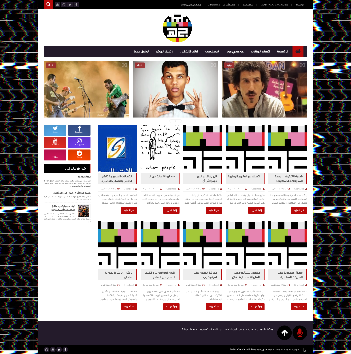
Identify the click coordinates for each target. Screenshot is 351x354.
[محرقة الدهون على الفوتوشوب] (202, 244)
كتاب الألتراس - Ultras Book (221, 4)
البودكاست (248, 4)
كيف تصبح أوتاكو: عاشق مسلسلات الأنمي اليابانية (63, 208)
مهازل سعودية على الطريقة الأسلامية (290, 274)
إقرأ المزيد (299, 210)
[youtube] (53, 349)
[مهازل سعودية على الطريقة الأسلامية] (287, 244)
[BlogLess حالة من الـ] (160, 148)
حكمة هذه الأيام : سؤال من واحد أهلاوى (71, 192)
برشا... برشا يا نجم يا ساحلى (118, 274)
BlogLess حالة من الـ (162, 176)
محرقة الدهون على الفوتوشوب (205, 274)
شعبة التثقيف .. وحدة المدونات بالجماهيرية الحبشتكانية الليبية (289, 178)
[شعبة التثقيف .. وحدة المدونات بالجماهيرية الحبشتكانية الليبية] (287, 148)
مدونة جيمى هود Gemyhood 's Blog (255, 349)
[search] (48, 4)
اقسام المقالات (260, 51)
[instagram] (46, 349)
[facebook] (65, 349)
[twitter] (59, 349)
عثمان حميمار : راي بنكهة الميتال (175, 88)
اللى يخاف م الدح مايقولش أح (207, 178)
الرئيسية (300, 4)
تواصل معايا (141, 51)
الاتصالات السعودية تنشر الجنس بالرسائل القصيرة (116, 178)
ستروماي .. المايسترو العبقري (264, 88)
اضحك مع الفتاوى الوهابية (244, 176)
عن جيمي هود (235, 51)
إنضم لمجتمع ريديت (191, 4)
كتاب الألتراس (189, 51)
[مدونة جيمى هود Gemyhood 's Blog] (177, 27)
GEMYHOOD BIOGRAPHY (274, 4)
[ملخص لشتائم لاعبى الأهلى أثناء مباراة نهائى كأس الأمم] (245, 244)
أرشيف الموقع (164, 51)
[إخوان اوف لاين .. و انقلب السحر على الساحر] (160, 244)
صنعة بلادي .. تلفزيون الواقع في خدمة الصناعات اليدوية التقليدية (86, 91)
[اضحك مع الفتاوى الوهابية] (245, 148)
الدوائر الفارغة (84, 176)
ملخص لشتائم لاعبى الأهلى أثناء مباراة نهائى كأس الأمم (246, 274)
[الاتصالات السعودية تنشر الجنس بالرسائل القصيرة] (117, 148)
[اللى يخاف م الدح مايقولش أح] (202, 148)
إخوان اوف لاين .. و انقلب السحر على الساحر (159, 274)
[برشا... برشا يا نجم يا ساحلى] (117, 244)
